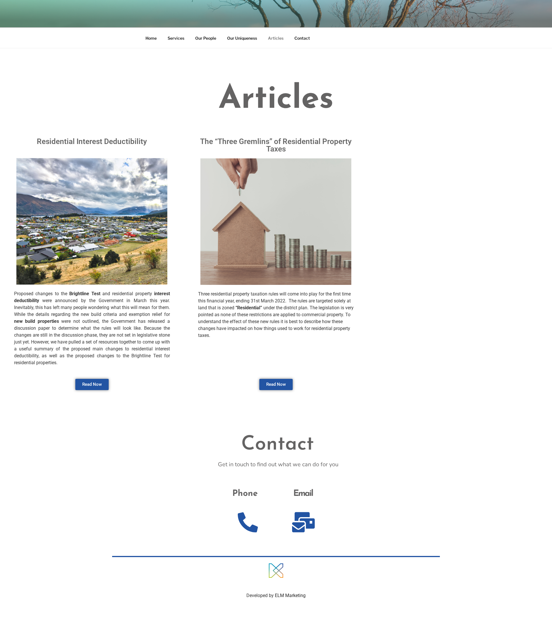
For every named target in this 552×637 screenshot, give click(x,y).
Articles (275, 38)
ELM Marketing (290, 595)
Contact (302, 38)
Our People (205, 38)
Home (151, 38)
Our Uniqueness (242, 38)
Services (176, 38)
